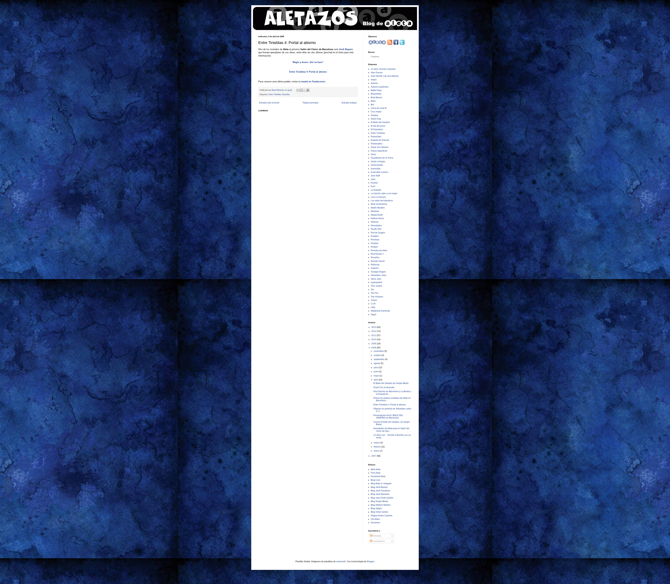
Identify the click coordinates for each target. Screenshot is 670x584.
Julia (373, 179)
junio (376, 371)
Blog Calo (375, 480)
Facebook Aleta (378, 476)
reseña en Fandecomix (313, 81)
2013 (373, 327)
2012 (373, 331)
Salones (375, 268)
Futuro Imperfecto (379, 151)
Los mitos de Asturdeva (382, 200)
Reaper (374, 247)
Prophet (374, 243)
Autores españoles (380, 87)
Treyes (374, 300)
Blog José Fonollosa (380, 490)
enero (376, 451)
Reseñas (286, 94)
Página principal (310, 103)
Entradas (376, 536)
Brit (372, 104)
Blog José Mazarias (380, 494)
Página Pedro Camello (381, 515)
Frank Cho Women (380, 147)
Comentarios (378, 541)
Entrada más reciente (269, 103)
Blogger (370, 561)
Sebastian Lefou (378, 275)
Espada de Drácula (380, 140)
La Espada (376, 190)
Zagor (373, 314)
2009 (373, 343)
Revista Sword (378, 261)
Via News (375, 519)
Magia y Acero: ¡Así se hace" (308, 62)
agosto (377, 363)
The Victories (377, 296)
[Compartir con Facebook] (308, 90)
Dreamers (375, 522)
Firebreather (376, 144)
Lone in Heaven (378, 197)
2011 (373, 335)
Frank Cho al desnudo (383, 387)
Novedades (376, 225)
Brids (373, 101)
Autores (374, 83)
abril (376, 380)
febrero (377, 447)
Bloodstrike (376, 94)
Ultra (373, 307)
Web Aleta (375, 469)
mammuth (341, 561)
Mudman (375, 211)
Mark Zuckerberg (379, 204)
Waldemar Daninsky (380, 311)
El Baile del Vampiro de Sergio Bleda (390, 383)
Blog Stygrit (376, 508)
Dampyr (374, 115)
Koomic (374, 183)
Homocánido (377, 165)
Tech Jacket (376, 286)
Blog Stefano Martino (381, 505)
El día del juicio (378, 126)
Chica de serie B (378, 108)
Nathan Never (377, 218)
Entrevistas (376, 136)
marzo (377, 442)
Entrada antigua (349, 103)
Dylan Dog (376, 119)
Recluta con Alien (379, 250)
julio (376, 367)
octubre (377, 355)
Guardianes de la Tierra (382, 158)
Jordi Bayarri (346, 49)
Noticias (374, 222)
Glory (373, 154)
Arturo (374, 79)
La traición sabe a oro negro (384, 193)
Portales (375, 236)
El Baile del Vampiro (380, 122)
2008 (373, 347)
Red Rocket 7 (377, 254)
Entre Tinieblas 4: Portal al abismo (308, 71)
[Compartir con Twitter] (304, 90)
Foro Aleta (375, 473)
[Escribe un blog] (301, 90)
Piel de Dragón (378, 232)
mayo (376, 376)
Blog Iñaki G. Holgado (381, 483)
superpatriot (376, 282)
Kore (373, 186)
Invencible (376, 168)
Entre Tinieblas (275, 94)
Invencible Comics (379, 172)
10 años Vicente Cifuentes (383, 69)
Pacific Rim (376, 229)
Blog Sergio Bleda (379, 501)
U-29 (373, 303)
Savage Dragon (378, 272)
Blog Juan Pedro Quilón (382, 498)
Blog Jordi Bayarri (379, 487)
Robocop (375, 264)
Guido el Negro (378, 161)
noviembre (379, 351)
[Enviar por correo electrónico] (298, 90)
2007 (373, 456)
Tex (372, 289)
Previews (375, 239)
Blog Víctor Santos (379, 512)
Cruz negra (376, 111)
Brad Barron (376, 97)
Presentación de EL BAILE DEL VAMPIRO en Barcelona (388, 416)
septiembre (379, 359)
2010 (373, 339)
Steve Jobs (376, 279)
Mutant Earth (377, 215)
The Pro (374, 293)
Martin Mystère (378, 208)
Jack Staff (375, 175)
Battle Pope (376, 90)
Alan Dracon (377, 72)
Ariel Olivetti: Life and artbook (385, 76)
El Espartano (377, 129)
